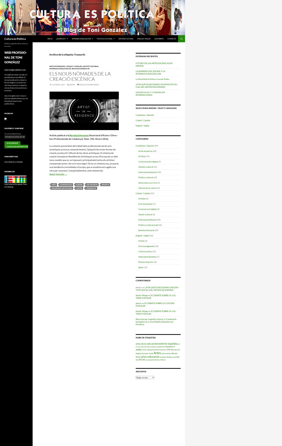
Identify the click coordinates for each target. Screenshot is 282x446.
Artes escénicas (145, 151)
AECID (142, 359)
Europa (79, 185)
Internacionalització (60, 69)
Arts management (146, 246)
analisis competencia (157, 347)
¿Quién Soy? (61, 39)
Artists (141, 241)
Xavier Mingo (142, 295)
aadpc (139, 349)
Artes (157, 353)
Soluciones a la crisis (147, 182)
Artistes (142, 198)
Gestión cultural (126, 39)
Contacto (171, 39)
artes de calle (145, 347)
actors (144, 350)
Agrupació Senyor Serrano (156, 350)
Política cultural (105, 39)
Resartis (105, 185)
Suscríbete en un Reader (13, 162)
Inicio (49, 39)
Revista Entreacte (81, 69)
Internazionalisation (147, 256)
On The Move (92, 185)
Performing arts (145, 262)
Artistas (142, 156)
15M (168, 349)
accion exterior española (164, 343)
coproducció (66, 185)
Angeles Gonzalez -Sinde (144, 353)
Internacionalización (81, 39)
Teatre (79, 188)
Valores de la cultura (147, 188)
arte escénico (166, 353)
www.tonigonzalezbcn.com (15, 70)
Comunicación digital (148, 161)
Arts (54, 185)
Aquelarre (170, 346)
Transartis (91, 188)
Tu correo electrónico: (12, 134)
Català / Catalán (74, 66)
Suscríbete (159, 39)
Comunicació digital (147, 209)
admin (72, 85)
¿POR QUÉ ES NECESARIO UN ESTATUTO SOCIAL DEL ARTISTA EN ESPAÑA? (157, 85)
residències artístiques (62, 188)
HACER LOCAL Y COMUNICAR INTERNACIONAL (150, 93)
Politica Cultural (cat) (148, 225)
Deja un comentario (89, 85)
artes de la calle (143, 343)
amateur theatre (166, 357)
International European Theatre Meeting (15, 185)
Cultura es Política (15, 38)
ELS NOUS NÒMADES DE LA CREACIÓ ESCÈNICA (80, 76)
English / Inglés (144, 39)
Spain (140, 267)
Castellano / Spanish (145, 115)
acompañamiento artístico (156, 360)
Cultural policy (145, 251)
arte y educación (150, 356)
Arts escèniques (57, 66)
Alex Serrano (175, 350)
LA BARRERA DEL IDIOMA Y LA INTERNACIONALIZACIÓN (150, 72)
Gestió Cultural (91, 66)
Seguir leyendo (58, 174)
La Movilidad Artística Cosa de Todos (152, 79)
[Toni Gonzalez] (5, 119)
